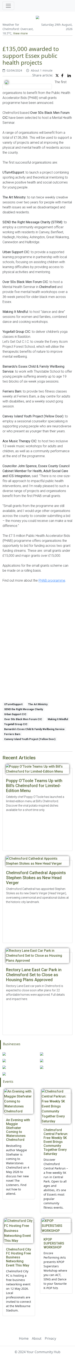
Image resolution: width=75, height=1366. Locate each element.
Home (24, 1338)
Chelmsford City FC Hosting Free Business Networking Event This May (18, 1257)
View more (20, 33)
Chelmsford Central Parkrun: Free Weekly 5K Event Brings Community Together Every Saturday (56, 1142)
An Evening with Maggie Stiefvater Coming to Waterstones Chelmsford (18, 1130)
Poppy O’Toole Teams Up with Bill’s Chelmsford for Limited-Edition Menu (34, 785)
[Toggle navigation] (8, 6)
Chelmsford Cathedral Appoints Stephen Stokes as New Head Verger (36, 877)
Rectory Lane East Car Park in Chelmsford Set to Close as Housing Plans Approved (33, 974)
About (36, 1338)
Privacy (50, 1338)
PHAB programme (52, 580)
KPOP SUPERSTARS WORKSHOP (54, 1243)
